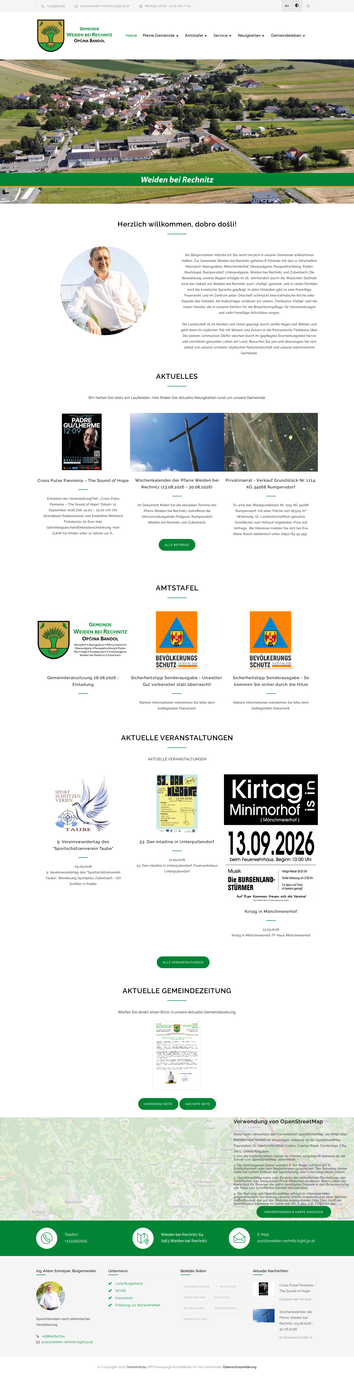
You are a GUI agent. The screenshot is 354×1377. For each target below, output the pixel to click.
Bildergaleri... (195, 1308)
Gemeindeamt (195, 1297)
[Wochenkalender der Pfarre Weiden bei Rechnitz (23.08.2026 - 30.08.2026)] (177, 442)
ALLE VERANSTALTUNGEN (183, 962)
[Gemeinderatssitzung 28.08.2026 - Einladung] (83, 639)
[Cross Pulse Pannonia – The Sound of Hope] (83, 442)
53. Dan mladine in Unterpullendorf (177, 841)
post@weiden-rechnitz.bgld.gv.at (104, 6)
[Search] (308, 6)
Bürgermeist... (226, 1308)
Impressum (124, 1298)
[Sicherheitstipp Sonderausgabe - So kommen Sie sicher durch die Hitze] (271, 639)
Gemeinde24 (136, 1367)
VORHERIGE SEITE (158, 1104)
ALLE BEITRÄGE (177, 545)
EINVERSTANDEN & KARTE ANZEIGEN (294, 1212)
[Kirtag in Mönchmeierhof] (271, 838)
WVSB (120, 1291)
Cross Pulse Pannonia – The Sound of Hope (83, 480)
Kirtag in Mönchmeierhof (271, 911)
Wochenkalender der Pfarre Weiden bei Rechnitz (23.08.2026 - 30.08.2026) (296, 1320)
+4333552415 (56, 6)
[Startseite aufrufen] (74, 35)
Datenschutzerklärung (239, 1367)
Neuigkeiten (249, 35)
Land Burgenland (129, 1283)
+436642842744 (53, 1336)
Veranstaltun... (196, 1319)
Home (131, 35)
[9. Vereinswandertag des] (83, 803)
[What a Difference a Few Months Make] (264, 1289)
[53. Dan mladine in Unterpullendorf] (177, 803)
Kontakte (222, 1297)
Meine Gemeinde (159, 35)
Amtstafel (194, 35)
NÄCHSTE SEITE (197, 1104)
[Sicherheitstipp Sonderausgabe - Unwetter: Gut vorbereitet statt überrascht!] (177, 639)
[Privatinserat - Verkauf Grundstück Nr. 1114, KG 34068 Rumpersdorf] (271, 442)
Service (220, 35)
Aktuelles (228, 1286)
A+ (287, 6)
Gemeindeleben (286, 35)
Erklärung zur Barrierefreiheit (137, 1305)
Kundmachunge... (198, 1286)
